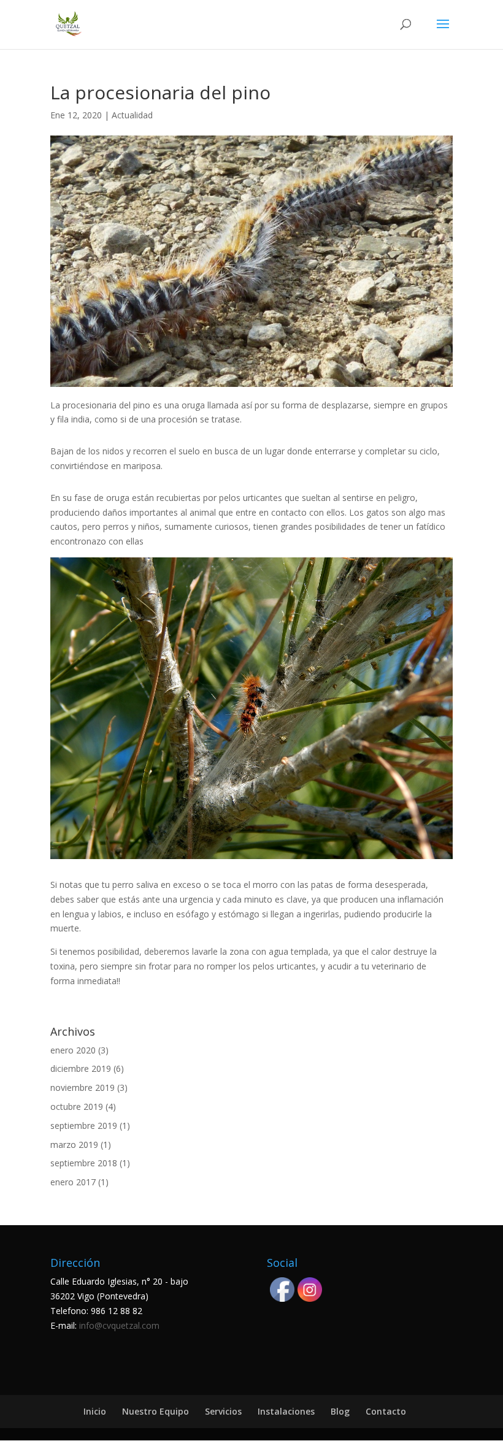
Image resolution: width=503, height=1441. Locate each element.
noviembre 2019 (82, 1087)
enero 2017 (73, 1182)
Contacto (386, 1411)
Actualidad (132, 115)
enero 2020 (73, 1050)
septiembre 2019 (83, 1125)
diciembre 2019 (80, 1068)
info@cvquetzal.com (119, 1325)
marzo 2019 (74, 1144)
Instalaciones (286, 1411)
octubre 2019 (76, 1106)
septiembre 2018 (83, 1163)
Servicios (223, 1411)
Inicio (94, 1411)
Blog (340, 1411)
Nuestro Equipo (155, 1411)
